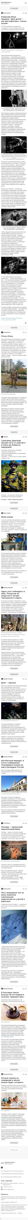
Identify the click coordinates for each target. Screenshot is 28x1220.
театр (10, 320)
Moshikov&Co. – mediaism (15, 1213)
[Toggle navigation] (25, 3)
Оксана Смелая (7, 13)
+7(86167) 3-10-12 (7, 1187)
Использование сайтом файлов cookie (11, 1177)
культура (13, 318)
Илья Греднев (6, 318)
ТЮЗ (14, 320)
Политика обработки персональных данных (12, 1173)
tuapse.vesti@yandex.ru (9, 1189)
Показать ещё (14, 1150)
